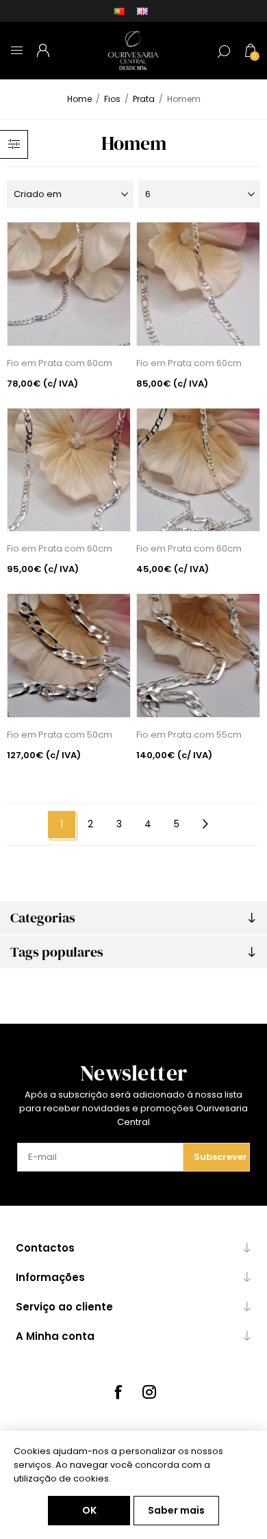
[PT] (119, 11)
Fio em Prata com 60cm (59, 363)
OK (89, 1510)
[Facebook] (117, 1392)
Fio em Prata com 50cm (59, 734)
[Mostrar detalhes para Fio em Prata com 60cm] (69, 284)
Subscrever (220, 1156)
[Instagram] (149, 1392)
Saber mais (176, 1510)
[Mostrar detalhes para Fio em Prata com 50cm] (69, 655)
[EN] (142, 11)
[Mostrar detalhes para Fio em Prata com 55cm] (198, 655)
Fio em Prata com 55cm (189, 734)
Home (79, 99)
